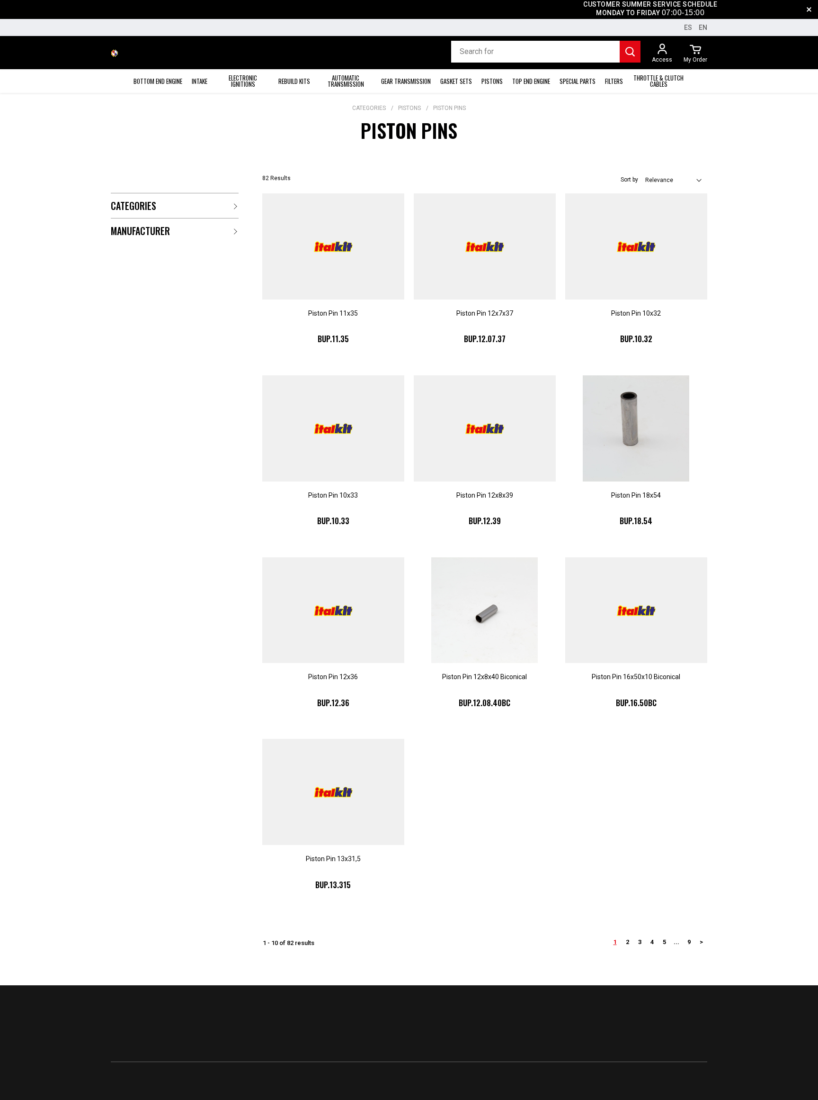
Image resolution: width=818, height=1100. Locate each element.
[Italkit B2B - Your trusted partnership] (114, 52)
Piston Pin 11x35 (333, 313)
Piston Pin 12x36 (333, 677)
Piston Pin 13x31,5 (333, 859)
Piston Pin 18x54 (636, 495)
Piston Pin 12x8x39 (484, 495)
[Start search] (630, 52)
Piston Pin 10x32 (636, 313)
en (703, 27)
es (688, 27)
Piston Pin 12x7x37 (484, 313)
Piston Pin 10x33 (333, 495)
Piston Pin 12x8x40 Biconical (484, 677)
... (676, 941)
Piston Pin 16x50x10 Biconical (636, 677)
